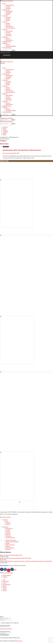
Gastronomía (6, 9)
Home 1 (5, 587)
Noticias (5, 29)
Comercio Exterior (10, 28)
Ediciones (8, 8)
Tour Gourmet (8, 153)
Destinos (5, 37)
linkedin (5, 133)
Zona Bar (5, 16)
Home (1, 139)
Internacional (9, 26)
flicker (4, 134)
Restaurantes (9, 11)
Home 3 (5, 590)
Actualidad (8, 12)
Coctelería (8, 17)
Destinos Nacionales (11, 540)
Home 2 (5, 589)
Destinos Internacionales (12, 541)
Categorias (5, 527)
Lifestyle (5, 43)
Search (13, 123)
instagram (5, 131)
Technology (6, 581)
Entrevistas (9, 35)
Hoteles (8, 23)
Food (4, 580)
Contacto (8, 6)
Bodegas (8, 19)
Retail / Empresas (10, 544)
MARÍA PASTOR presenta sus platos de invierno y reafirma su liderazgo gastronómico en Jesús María (26, 561)
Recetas (8, 14)
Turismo (5, 22)
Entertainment (6, 584)
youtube (5, 130)
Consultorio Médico (11, 46)
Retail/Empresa (7, 41)
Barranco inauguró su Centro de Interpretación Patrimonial (15, 558)
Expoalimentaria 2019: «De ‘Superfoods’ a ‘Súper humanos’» (22, 150)
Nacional (8, 25)
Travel (4, 583)
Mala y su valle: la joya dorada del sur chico (11, 555)
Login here (19, 641)
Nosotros (8, 522)
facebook (5, 127)
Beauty (4, 586)
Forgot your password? (6, 628)
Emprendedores (7, 47)
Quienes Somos (10, 5)
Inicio (4, 3)
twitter (4, 128)
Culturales (8, 34)
